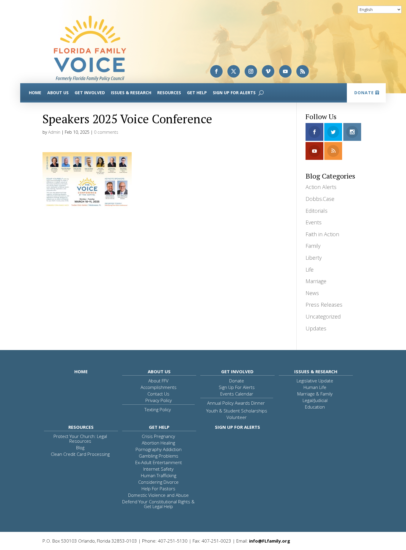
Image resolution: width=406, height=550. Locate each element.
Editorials (317, 210)
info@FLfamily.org (269, 541)
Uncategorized (323, 316)
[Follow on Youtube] (285, 71)
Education (315, 407)
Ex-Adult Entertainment (158, 462)
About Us (58, 92)
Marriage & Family (315, 394)
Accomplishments (159, 387)
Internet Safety (158, 469)
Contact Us (158, 394)
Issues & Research (131, 92)
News (312, 293)
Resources (169, 92)
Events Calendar (236, 394)
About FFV (158, 381)
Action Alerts (321, 186)
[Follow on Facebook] (216, 71)
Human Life (314, 387)
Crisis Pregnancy (158, 436)
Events (314, 222)
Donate (364, 92)
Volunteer (236, 417)
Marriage (316, 281)
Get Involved (90, 92)
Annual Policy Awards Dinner (236, 403)
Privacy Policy (158, 400)
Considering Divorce (158, 482)
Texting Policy (157, 409)
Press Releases (324, 304)
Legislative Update (315, 381)
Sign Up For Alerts (234, 92)
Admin (54, 132)
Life (310, 269)
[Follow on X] (233, 71)
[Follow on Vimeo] (268, 71)
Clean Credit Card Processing (80, 454)
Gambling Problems (158, 456)
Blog (80, 447)
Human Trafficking (158, 475)
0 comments (106, 132)
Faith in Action (322, 234)
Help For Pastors (158, 488)
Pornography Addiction (159, 449)
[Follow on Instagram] (251, 71)
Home (35, 92)
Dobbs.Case (320, 198)
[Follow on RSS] (302, 71)
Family (313, 245)
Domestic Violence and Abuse (158, 495)
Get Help (197, 92)
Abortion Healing (158, 443)
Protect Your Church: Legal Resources (80, 438)
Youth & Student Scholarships (236, 411)
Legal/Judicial (315, 400)
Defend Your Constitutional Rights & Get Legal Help (158, 504)
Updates (316, 328)
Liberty (314, 257)
